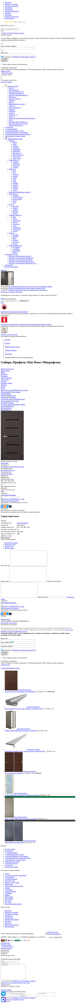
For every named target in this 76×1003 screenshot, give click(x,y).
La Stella (16, 249)
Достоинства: (5, 565)
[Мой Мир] (7, 506)
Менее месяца (9, 548)
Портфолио (8, 8)
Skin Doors (16, 251)
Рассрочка (8, 15)
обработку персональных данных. (23, 57)
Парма (15, 162)
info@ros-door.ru (55, 934)
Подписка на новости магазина (11, 292)
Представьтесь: (43, 597)
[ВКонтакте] (2, 506)
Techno (15, 188)
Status (15, 142)
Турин (15, 167)
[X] (10, 506)
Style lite (16, 206)
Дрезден (16, 242)
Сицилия (16, 164)
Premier (15, 183)
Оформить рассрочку (8, 631)
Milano (15, 236)
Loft (14, 180)
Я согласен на (19, 57)
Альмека (16, 196)
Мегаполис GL (18, 155)
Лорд (15, 201)
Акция (7, 874)
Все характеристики (7, 470)
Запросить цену (18, 999)
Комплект (4, 395)
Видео (3, 410)
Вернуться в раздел (7, 390)
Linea (15, 178)
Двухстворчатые (10, 891)
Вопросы (8, 13)
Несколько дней (10, 544)
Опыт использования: (8, 539)
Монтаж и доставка (11, 4)
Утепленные (9, 898)
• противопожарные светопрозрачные (17, 858)
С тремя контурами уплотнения (15, 875)
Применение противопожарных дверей (14, 312)
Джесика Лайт (18, 197)
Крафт (15, 210)
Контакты (8, 2)
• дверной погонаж (11, 863)
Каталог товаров (6, 82)
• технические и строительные (15, 860)
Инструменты (9, 18)
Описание (4, 397)
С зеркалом (8, 890)
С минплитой (9, 877)
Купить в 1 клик (18, 499)
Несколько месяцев (11, 543)
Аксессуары (5, 401)
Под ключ (8, 900)
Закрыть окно (5, 71)
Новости (4, 270)
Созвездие (16, 229)
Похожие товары (6, 404)
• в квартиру (9, 851)
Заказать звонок (19, 33)
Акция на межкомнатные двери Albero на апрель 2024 (26, 288)
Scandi (15, 185)
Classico (16, 174)
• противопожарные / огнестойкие (16, 856)
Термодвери (9, 884)
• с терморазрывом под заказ (14, 854)
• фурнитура (9, 865)
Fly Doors (16, 247)
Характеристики (6, 399)
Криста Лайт (17, 199)
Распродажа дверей (11, 867)
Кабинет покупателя (12, 16)
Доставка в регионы (11, 6)
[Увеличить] (12, 459)
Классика (16, 224)
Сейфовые (8, 893)
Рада (14, 226)
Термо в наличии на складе (14, 886)
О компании (9, 9)
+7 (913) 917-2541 (7, 73)
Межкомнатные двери (12, 861)
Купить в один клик (23, 983)
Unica (15, 190)
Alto (14, 171)
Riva (14, 238)
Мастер (15, 212)
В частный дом (10, 881)
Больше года (9, 546)
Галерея (16, 148)
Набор (3, 394)
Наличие (4, 406)
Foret (15, 219)
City (14, 172)
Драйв (15, 208)
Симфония (17, 228)
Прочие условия (69, 630)
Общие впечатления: (54, 581)
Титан (15, 231)
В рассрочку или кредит (9, 623)
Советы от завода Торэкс (9, 334)
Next (14, 181)
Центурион (4, 463)
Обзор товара (5, 392)
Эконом (7, 888)
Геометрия (16, 149)
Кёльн (15, 244)
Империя (16, 151)
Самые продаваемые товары (10, 668)
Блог (2, 302)
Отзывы (3, 403)
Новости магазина (9, 299)
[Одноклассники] (5, 506)
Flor (14, 217)
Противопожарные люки (13, 904)
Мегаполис (17, 153)
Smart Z (15, 187)
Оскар (15, 213)
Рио (14, 203)
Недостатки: (5, 581)
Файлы (3, 408)
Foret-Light (16, 220)
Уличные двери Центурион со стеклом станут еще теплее (27, 290)
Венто (15, 222)
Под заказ (8, 902)
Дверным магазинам (12, 11)
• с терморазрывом (11, 853)
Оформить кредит (21, 631)
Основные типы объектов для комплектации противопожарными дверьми (26, 324)
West (14, 144)
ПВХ (15, 252)
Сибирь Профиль (6, 474)
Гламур (15, 240)
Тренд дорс (17, 158)
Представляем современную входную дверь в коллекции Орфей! (30, 286)
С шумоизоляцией (11, 879)
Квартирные (9, 897)
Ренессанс (17, 156)
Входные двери (10, 849)
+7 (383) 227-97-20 (7, 33)
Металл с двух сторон (12, 882)
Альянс (15, 146)
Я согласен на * (19, 981)
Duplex (15, 176)
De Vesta (16, 235)
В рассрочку (15, 501)
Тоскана (16, 165)
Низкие (7, 895)
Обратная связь (6, 945)
